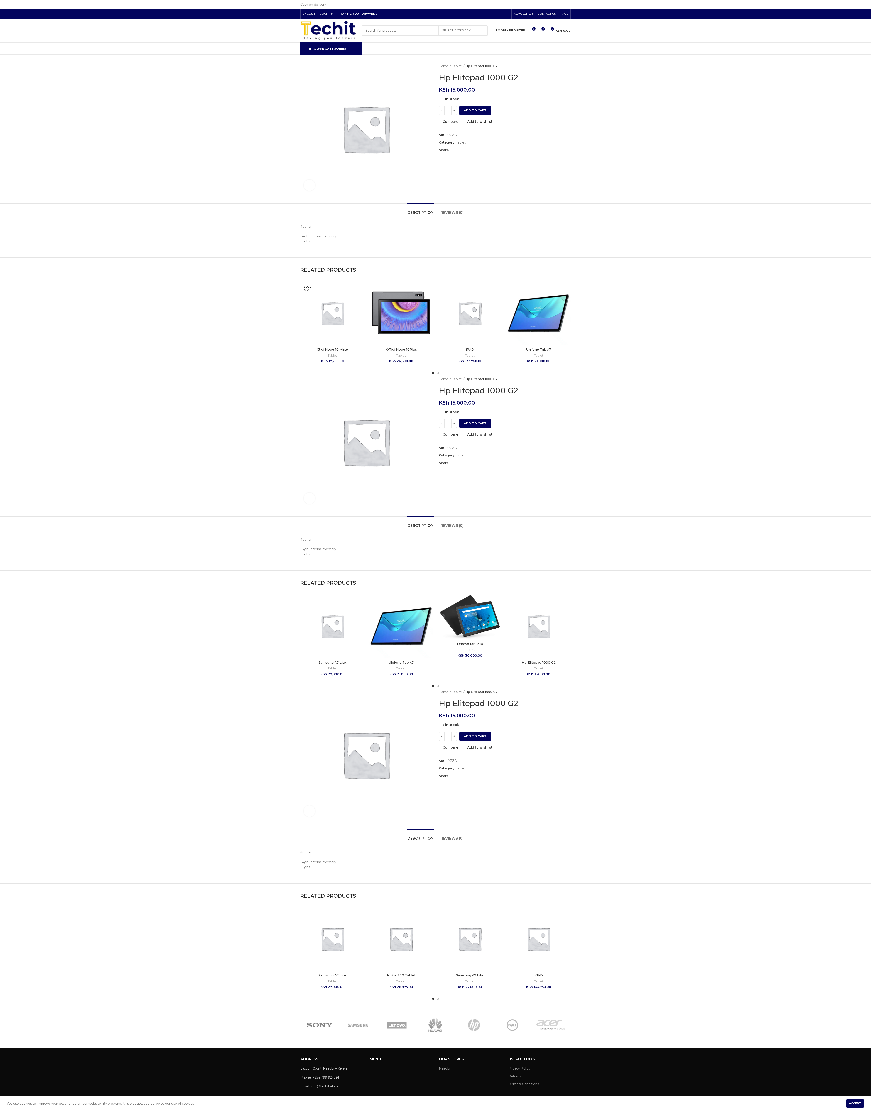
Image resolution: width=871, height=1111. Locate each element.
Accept (855, 1103)
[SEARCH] (482, 30)
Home (444, 66)
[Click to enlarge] (309, 185)
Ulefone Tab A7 (538, 349)
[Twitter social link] (496, 14)
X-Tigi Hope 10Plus (401, 349)
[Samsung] (358, 1025)
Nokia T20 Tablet (401, 975)
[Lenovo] (396, 1025)
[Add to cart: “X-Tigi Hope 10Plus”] (430, 299)
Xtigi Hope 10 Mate (332, 349)
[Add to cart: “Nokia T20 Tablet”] (430, 924)
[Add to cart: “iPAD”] (498, 299)
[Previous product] (559, 66)
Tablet (457, 66)
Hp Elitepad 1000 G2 (539, 662)
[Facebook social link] (491, 14)
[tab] (420, 210)
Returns (514, 1076)
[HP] (474, 1025)
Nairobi (444, 1068)
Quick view (361, 309)
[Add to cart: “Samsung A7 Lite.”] (361, 612)
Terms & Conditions (523, 1084)
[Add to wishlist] (361, 288)
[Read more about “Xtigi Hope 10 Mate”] (361, 299)
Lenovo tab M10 (470, 644)
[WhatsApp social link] (463, 150)
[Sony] (319, 1025)
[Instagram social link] (501, 14)
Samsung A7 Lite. (332, 662)
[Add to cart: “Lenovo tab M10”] (498, 612)
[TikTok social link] (506, 14)
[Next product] (568, 66)
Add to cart (475, 110)
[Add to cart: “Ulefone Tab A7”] (567, 299)
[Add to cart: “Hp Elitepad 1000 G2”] (567, 612)
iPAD (470, 349)
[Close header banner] (865, 4)
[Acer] (551, 1025)
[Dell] (512, 1025)
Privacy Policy (519, 1068)
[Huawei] (435, 1025)
